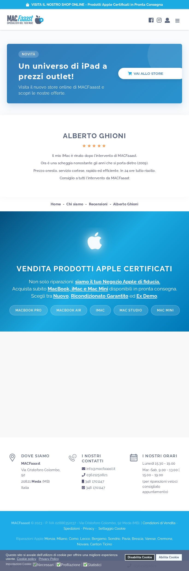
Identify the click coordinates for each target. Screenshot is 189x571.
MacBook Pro (28, 310)
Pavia (126, 539)
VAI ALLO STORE (148, 73)
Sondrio (114, 539)
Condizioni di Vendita (159, 523)
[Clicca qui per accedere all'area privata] (167, 21)
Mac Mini (165, 310)
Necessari (45, 565)
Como (74, 539)
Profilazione (70, 565)
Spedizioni (72, 528)
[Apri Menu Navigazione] (177, 21)
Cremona (164, 539)
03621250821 (96, 475)
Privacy (88, 528)
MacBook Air (68, 310)
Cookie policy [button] (26, 559)
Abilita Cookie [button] (169, 557)
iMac (100, 310)
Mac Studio (131, 310)
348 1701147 (94, 481)
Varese (150, 539)
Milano (62, 539)
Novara (83, 544)
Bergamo (99, 539)
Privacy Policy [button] (49, 559)
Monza (49, 539)
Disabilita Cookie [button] (140, 557)
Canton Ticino (101, 544)
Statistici (94, 565)
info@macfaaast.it (100, 469)
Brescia (137, 539)
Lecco (85, 539)
